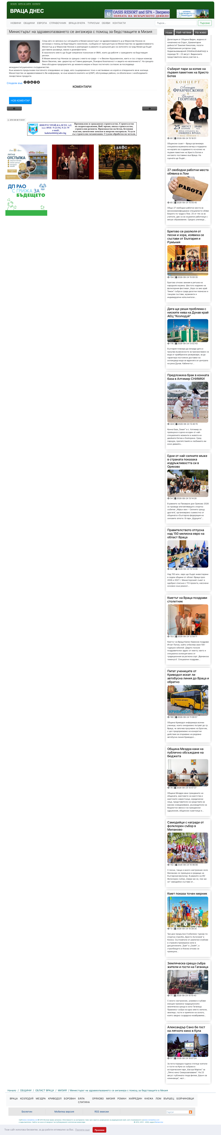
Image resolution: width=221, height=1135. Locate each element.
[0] (14, 108)
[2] (149, 108)
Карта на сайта (24, 4)
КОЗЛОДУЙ (26, 1098)
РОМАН (121, 1098)
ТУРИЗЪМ (93, 22)
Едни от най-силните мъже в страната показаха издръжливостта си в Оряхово (187, 434)
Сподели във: (15, 83)
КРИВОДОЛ (54, 1098)
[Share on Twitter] (38, 82)
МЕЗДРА (41, 1098)
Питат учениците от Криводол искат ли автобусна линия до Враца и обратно (188, 649)
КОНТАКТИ (119, 22)
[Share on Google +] (28, 82)
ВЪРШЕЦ (169, 1098)
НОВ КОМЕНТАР (20, 100)
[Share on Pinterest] (35, 82)
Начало (13, 4)
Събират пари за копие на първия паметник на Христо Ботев (188, 45)
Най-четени (183, 32)
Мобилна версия (64, 1111)
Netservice (159, 1122)
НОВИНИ (16, 22)
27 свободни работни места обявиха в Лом (188, 144)
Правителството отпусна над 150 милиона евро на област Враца (185, 506)
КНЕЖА (148, 1098)
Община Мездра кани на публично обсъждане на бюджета (185, 725)
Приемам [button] (99, 1130)
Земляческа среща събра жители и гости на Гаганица (187, 937)
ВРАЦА (14, 1098)
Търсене (205, 22)
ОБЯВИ (106, 22)
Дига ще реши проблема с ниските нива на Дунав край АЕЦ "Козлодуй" (188, 285)
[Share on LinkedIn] (31, 82)
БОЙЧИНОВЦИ (185, 1098)
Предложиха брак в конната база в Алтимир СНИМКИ (188, 349)
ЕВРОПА (42, 22)
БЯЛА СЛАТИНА (84, 1100)
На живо (200, 32)
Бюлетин (27, 1111)
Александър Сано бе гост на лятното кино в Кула (186, 1001)
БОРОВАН (70, 1098)
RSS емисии (102, 1111)
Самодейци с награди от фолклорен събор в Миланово (185, 798)
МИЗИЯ (110, 1098)
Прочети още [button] (82, 1130)
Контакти (36, 4)
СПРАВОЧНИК (57, 22)
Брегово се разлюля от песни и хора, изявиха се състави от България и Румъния (185, 209)
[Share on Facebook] (25, 82)
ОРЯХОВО (98, 1098)
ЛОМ (158, 1098)
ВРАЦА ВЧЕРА (77, 22)
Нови (169, 32)
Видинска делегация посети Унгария (182, 1064)
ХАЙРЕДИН (135, 1098)
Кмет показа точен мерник (187, 866)
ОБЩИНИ (29, 22)
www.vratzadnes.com (30, 1120)
